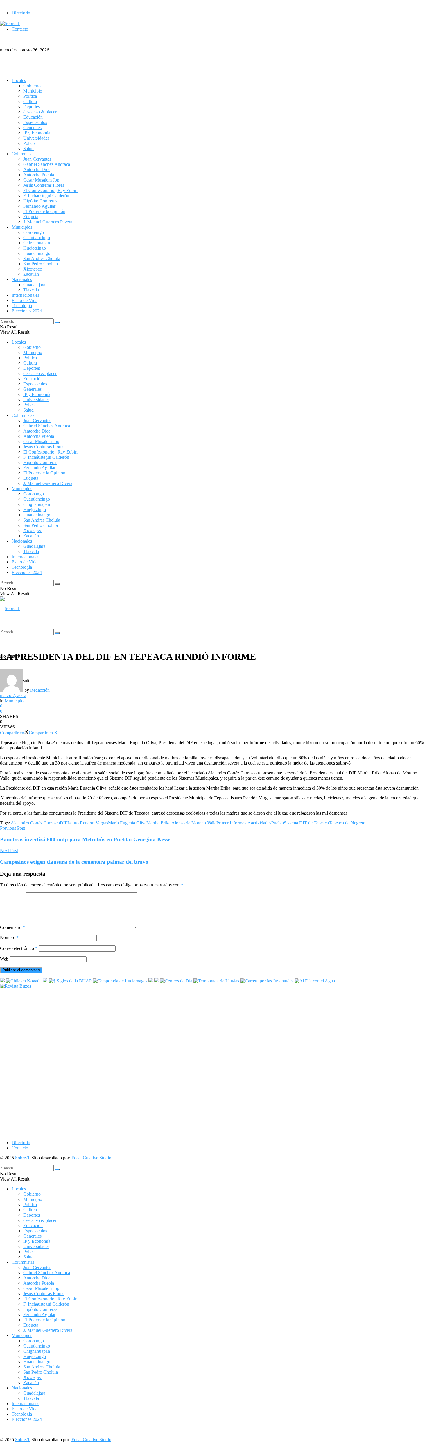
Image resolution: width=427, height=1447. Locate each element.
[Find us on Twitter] (3, 66)
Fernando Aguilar (39, 206)
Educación (33, 117)
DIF (63, 822)
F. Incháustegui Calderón (46, 195)
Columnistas (23, 153)
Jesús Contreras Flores (43, 185)
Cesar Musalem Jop (41, 179)
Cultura (30, 101)
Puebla (277, 822)
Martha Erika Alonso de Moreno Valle (181, 822)
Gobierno (32, 85)
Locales (19, 80)
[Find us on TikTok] (8, 66)
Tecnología (22, 305)
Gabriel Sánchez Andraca (46, 164)
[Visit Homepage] (213, 47)
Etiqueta (30, 216)
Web (4, 959)
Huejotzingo (34, 248)
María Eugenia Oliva (127, 822)
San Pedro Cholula (40, 263)
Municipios (22, 227)
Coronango (33, 232)
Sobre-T (22, 1157)
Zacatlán (31, 274)
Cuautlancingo (36, 237)
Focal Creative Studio (91, 1157)
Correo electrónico (18, 948)
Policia (29, 143)
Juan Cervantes (37, 159)
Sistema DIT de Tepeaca (306, 822)
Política (30, 96)
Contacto (20, 28)
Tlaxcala (31, 289)
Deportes (31, 106)
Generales (32, 127)
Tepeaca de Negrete (347, 822)
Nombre (9, 937)
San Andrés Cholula (41, 258)
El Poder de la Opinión (44, 211)
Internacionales (25, 295)
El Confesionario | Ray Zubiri (50, 190)
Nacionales (22, 279)
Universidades (36, 138)
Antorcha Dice (36, 169)
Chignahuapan (36, 242)
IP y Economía (36, 132)
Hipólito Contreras (40, 200)
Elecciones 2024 (27, 310)
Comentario (12, 927)
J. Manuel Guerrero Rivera (47, 221)
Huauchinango (36, 253)
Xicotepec (32, 268)
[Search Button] (57, 322)
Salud (28, 148)
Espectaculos (35, 122)
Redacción (40, 690)
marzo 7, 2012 (13, 695)
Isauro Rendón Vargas (87, 822)
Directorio (21, 12)
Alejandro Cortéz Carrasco (35, 822)
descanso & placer (40, 111)
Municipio (32, 90)
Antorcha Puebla (38, 174)
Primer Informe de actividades (243, 822)
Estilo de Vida (24, 300)
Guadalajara (34, 284)
